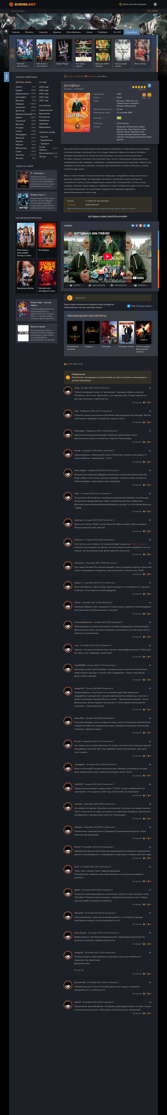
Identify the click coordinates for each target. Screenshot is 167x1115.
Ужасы (19, 131)
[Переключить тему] (155, 4)
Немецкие (43, 123)
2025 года (43, 90)
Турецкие (44, 143)
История (19, 127)
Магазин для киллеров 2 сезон (46, 289)
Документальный (24, 114)
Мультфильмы (73, 32)
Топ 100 (117, 32)
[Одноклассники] (140, 225)
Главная (16, 32)
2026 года (43, 87)
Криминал (20, 107)
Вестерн (19, 158)
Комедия (20, 104)
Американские (46, 110)
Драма (19, 117)
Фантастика (21, 148)
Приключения (22, 93)
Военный (20, 138)
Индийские (44, 120)
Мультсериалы (46, 153)
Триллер (20, 155)
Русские (44, 137)
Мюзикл (19, 144)
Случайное (131, 32)
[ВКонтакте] (132, 225)
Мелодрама (21, 134)
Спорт (18, 151)
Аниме (89, 32)
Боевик (19, 90)
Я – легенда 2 (37, 173)
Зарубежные (46, 140)
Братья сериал (38, 326)
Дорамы (57, 32)
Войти (126, 4)
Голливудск (43, 250)
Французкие (44, 127)
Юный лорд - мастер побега (41, 304)
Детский (19, 100)
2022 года (43, 100)
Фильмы (29, 32)
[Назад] (12, 56)
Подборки (103, 32)
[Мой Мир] (144, 225)
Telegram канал (143, 305)
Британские (44, 113)
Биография (21, 97)
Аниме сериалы (43, 148)
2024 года (43, 93)
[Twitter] (148, 225)
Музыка (19, 141)
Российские (44, 117)
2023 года (43, 97)
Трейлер (68, 226)
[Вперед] (12, 51)
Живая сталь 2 (38, 194)
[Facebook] (136, 225)
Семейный (20, 121)
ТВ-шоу (42, 156)
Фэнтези (19, 124)
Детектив (20, 110)
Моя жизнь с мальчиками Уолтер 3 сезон (24, 253)
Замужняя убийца (25, 288)
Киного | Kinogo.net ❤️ (77, 76)
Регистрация (140, 4)
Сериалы (43, 32)
